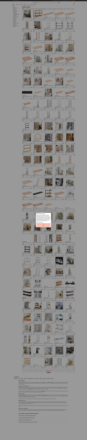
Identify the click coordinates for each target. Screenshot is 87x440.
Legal (40, 222)
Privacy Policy (37, 222)
